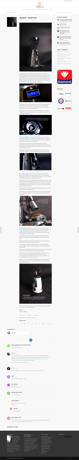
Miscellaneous (44, 448)
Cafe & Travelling (44, 440)
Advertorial (43, 436)
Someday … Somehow (62, 61)
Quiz (42, 449)
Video (42, 452)
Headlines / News (44, 445)
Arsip (33, 9)
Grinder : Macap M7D (28, 18)
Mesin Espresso (44, 446)
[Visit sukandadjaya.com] (64, 83)
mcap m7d (34, 317)
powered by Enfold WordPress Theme (18, 458)
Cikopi (11, 458)
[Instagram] (71, 458)
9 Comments (29, 315)
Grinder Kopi (63, 12)
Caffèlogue (38, 9)
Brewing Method (44, 439)
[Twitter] (68, 458)
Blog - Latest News (10, 12)
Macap (23, 317)
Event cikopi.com (45, 9)
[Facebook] (69, 458)
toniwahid (36, 315)
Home (23, 9)
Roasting (43, 451)
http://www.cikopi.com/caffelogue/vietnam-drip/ (30, 358)
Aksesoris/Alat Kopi (45, 437)
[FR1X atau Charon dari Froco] (1, 230)
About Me (28, 9)
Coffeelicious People (45, 442)
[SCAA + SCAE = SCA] (78, 230)
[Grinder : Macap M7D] (12, 22)
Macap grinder (28, 317)
